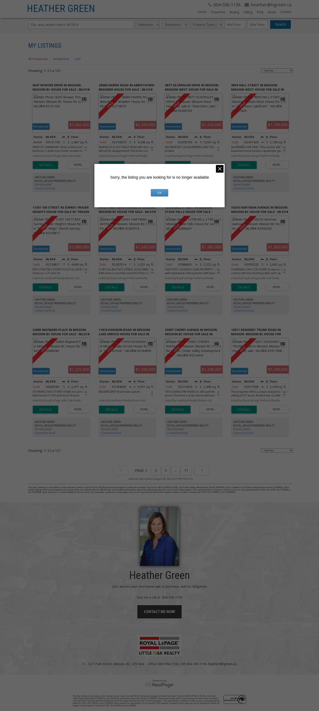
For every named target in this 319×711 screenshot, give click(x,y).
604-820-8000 (43, 184)
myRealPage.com (159, 685)
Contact (285, 12)
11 (186, 470)
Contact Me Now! (159, 611)
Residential (61, 59)
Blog (260, 12)
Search (280, 24)
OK (159, 193)
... (175, 470)
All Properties (38, 59)
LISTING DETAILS (45, 165)
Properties (218, 12)
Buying (234, 12)
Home (202, 12)
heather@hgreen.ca (222, 664)
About (272, 12)
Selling (247, 12)
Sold (77, 59)
